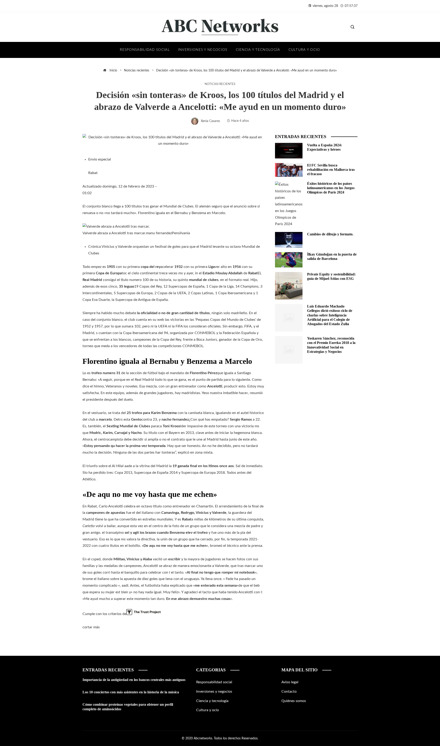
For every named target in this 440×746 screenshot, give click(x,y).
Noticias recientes (220, 84)
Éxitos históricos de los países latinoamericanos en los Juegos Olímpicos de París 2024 (331, 188)
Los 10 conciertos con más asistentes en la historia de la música (130, 692)
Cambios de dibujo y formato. (330, 234)
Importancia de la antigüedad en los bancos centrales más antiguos (133, 680)
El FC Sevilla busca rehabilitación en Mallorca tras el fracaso (331, 169)
